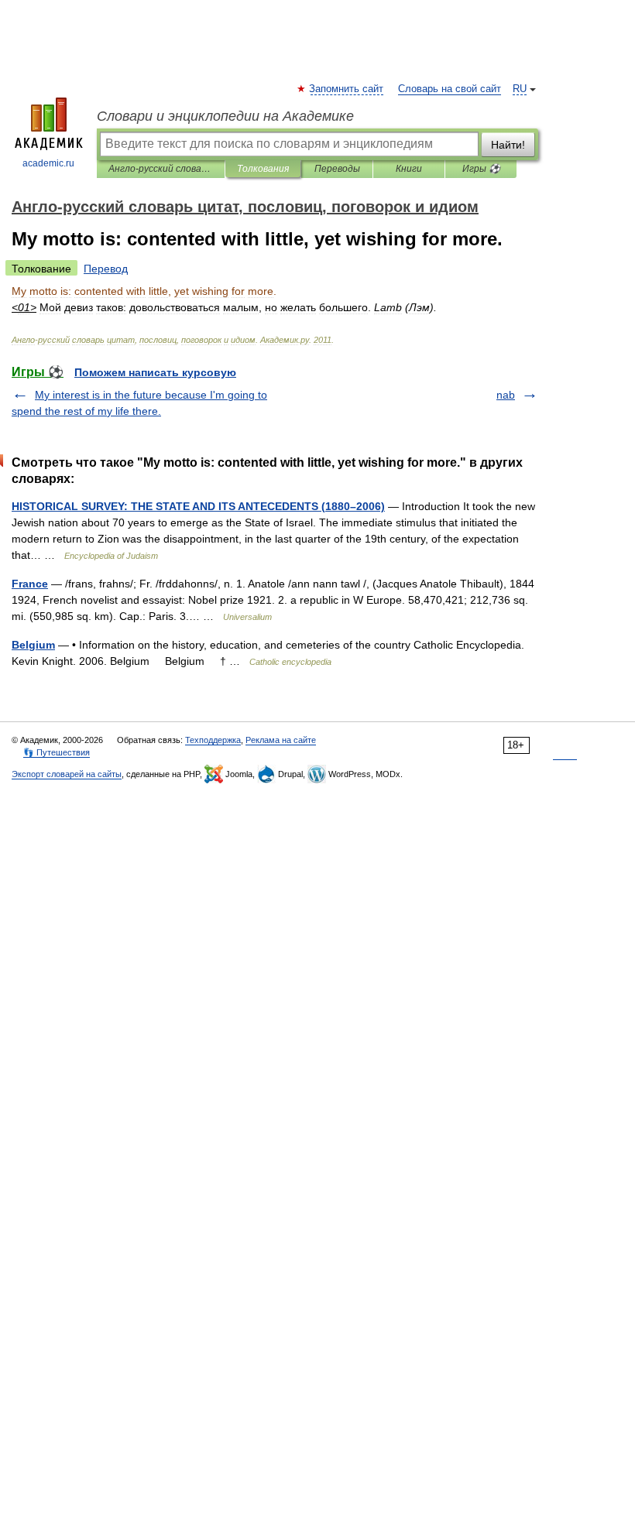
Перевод (106, 268)
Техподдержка (213, 740)
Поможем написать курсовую (155, 372)
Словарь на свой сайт (449, 89)
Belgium (33, 645)
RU (520, 89)
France (30, 583)
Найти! (508, 145)
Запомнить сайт (347, 89)
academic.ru (48, 163)
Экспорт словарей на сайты (67, 774)
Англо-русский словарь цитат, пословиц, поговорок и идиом (160, 168)
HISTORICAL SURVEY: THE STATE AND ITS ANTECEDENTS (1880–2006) (198, 506)
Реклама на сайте (280, 740)
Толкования (263, 168)
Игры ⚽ (481, 168)
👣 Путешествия (56, 752)
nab (505, 395)
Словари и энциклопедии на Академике (225, 116)
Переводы (337, 168)
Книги (409, 168)
